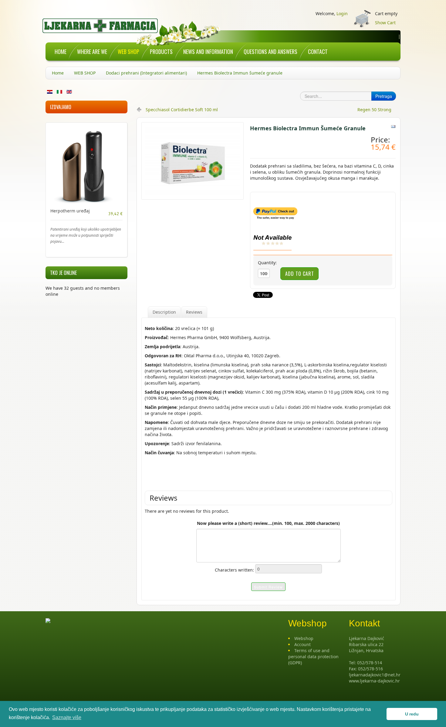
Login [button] (342, 13)
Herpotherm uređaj (70, 211)
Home (58, 73)
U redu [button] (412, 714)
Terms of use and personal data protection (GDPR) (313, 656)
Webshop (303, 638)
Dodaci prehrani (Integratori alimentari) (146, 73)
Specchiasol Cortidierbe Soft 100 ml (182, 109)
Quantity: (267, 262)
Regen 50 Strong (374, 109)
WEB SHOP (85, 73)
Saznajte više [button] (66, 717)
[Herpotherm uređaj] (86, 165)
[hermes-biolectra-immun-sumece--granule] (192, 160)
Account (302, 644)
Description (164, 312)
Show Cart (385, 22)
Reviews (194, 312)
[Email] (393, 126)
